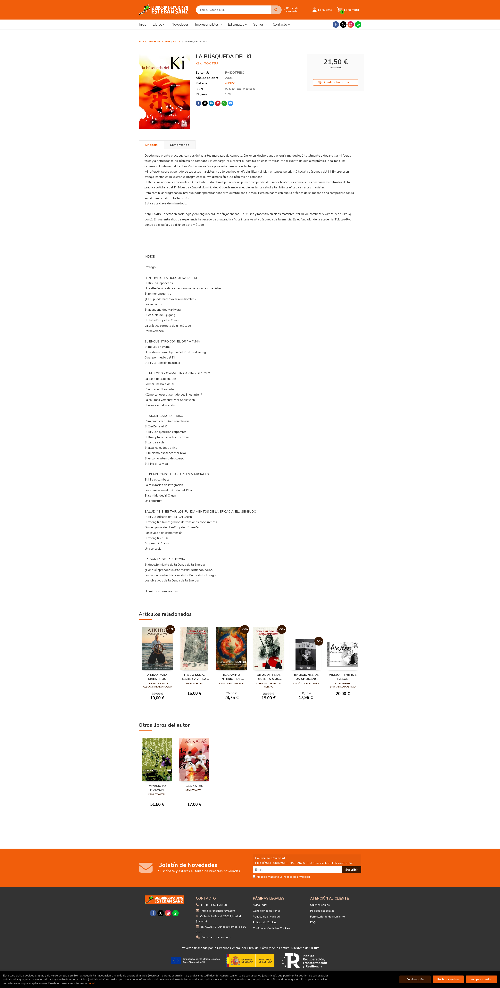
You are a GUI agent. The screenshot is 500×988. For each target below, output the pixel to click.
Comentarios (179, 145)
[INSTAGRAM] (350, 24)
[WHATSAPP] (358, 24)
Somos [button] (259, 24)
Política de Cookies (265, 922)
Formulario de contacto (216, 937)
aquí (92, 983)
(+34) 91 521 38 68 (214, 905)
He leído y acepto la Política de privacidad (283, 877)
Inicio (142, 41)
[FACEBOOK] (336, 24)
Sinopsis (151, 145)
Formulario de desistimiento (327, 916)
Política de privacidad (266, 916)
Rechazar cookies (448, 979)
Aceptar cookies (481, 979)
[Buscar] (276, 9)
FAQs (313, 922)
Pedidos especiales (322, 911)
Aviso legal (260, 905)
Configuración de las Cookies (271, 928)
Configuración (415, 979)
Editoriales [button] (236, 24)
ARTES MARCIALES (159, 41)
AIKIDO (177, 41)
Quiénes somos (320, 905)
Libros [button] (158, 24)
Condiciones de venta (266, 911)
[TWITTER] (343, 24)
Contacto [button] (280, 24)
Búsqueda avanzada (292, 10)
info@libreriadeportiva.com (218, 911)
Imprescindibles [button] (207, 24)
